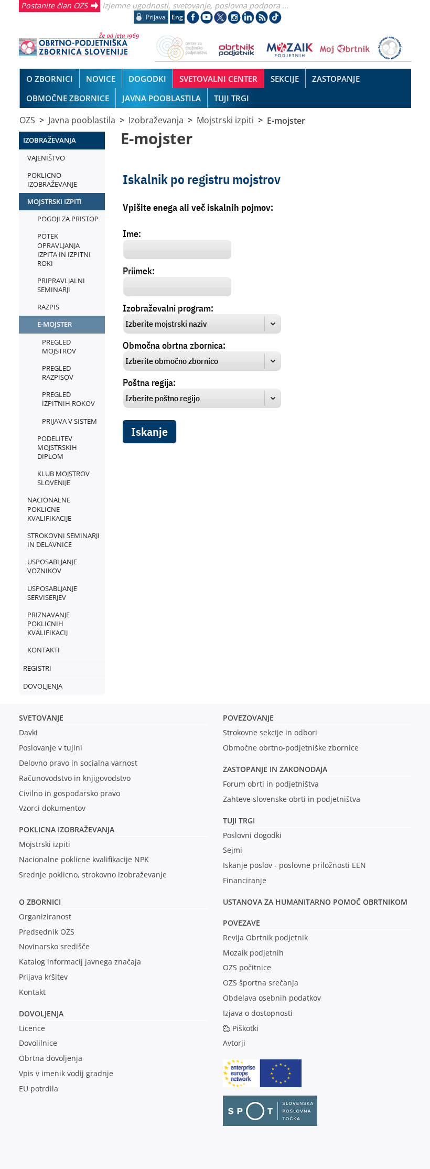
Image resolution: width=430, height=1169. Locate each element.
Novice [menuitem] (100, 78)
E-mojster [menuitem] (54, 324)
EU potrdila (38, 1088)
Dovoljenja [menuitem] (42, 686)
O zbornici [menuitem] (49, 78)
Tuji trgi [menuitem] (231, 98)
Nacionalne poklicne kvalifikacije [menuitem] (49, 508)
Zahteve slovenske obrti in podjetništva (291, 799)
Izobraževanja (156, 120)
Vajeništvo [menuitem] (46, 158)
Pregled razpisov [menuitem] (57, 372)
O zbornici (40, 902)
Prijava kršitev (43, 977)
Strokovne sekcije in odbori (270, 732)
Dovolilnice (38, 1043)
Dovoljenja (41, 1013)
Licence (32, 1028)
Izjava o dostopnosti (258, 1013)
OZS (27, 120)
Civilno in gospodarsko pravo (69, 793)
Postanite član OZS (54, 5)
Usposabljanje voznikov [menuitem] (52, 566)
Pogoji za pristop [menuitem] (68, 218)
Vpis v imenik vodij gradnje (66, 1073)
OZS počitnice (247, 967)
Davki (28, 732)
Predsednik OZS (46, 932)
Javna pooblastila (81, 120)
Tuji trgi (239, 820)
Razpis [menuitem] (48, 307)
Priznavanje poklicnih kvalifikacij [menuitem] (48, 623)
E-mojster (286, 120)
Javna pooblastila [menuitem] (161, 98)
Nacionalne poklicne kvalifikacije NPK (84, 859)
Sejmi (232, 850)
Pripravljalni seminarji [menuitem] (61, 285)
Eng (177, 17)
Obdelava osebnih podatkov (272, 998)
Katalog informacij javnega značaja (80, 962)
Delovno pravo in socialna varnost (78, 763)
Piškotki (245, 1028)
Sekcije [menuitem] (285, 78)
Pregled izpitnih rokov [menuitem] (68, 399)
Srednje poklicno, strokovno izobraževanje (93, 875)
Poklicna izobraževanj (64, 829)
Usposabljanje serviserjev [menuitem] (52, 593)
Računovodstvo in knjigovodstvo (75, 778)
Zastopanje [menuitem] (336, 78)
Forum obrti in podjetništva (271, 784)
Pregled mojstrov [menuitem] (59, 346)
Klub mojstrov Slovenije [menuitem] (63, 478)
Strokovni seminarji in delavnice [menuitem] (63, 540)
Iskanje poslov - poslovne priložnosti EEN (294, 865)
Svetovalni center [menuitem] (218, 78)
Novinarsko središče (54, 946)
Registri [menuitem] (37, 668)
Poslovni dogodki (252, 835)
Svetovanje (41, 718)
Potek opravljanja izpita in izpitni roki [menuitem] (64, 249)
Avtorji (234, 1043)
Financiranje (244, 880)
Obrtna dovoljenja (50, 1058)
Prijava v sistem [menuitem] (69, 421)
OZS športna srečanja (260, 983)
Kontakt (32, 992)
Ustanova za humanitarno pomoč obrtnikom (315, 902)
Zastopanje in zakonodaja (275, 769)
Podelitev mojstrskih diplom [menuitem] (57, 447)
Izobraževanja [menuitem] (49, 140)
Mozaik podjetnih (253, 953)
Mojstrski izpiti (225, 120)
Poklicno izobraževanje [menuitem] (52, 179)
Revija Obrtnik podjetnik (265, 937)
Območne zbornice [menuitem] (67, 98)
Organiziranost (45, 916)
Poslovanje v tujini (50, 748)
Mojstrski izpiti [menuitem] (54, 201)
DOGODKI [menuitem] (147, 78)
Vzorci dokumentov (52, 808)
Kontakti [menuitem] (43, 650)
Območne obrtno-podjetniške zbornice (291, 748)
